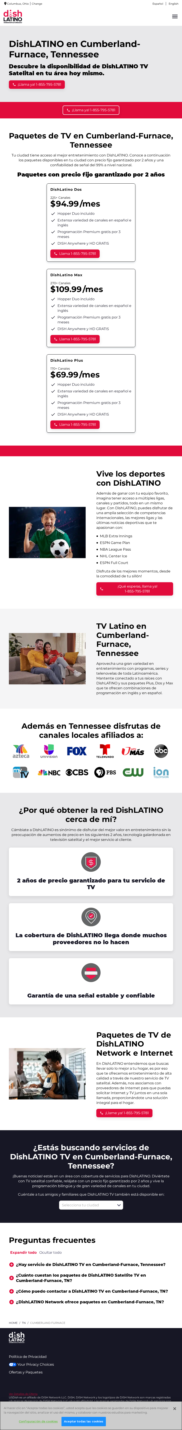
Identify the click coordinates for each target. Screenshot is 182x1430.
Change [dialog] (37, 3)
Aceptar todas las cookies (83, 1421)
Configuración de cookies (38, 1421)
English (173, 3)
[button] (119, 1205)
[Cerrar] (175, 1409)
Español (157, 3)
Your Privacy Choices (35, 1364)
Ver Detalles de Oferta (23, 1394)
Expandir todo (23, 1252)
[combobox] (86, 1205)
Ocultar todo (50, 1252)
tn (24, 1323)
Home (13, 1323)
